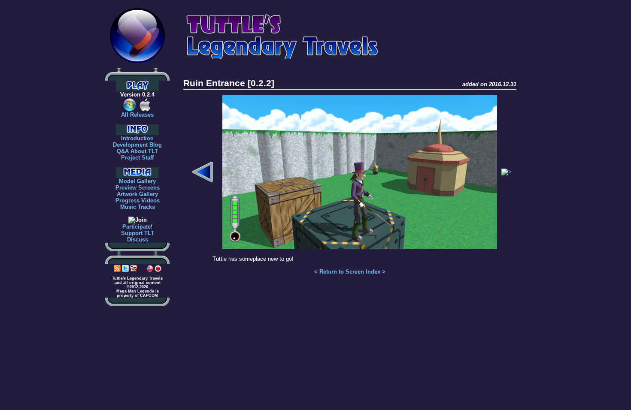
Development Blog (137, 145)
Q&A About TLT (137, 151)
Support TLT (137, 233)
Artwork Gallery (137, 194)
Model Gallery (137, 181)
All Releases (137, 115)
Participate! (137, 226)
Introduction (137, 138)
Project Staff (137, 157)
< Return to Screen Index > (349, 271)
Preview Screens (137, 187)
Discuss (137, 239)
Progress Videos (137, 200)
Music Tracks (137, 207)
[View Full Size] (359, 246)
